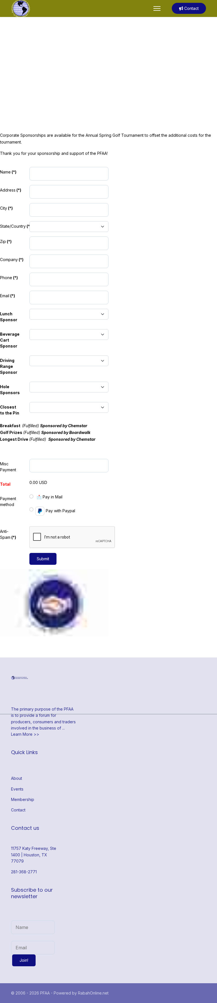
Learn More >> (25, 734)
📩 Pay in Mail (49, 496)
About (16, 778)
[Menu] (156, 8)
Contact (191, 8)
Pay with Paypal (60, 510)
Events (17, 789)
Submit (43, 558)
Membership (22, 799)
